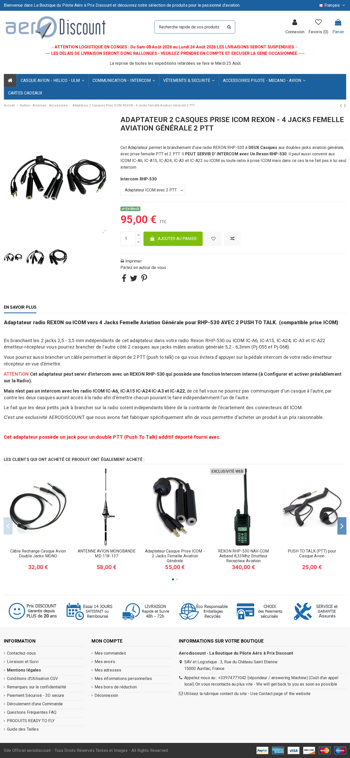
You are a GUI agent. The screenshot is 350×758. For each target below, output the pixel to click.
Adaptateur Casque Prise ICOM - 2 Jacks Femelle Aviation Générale (175, 556)
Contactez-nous (21, 653)
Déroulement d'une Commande (35, 703)
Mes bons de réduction (116, 687)
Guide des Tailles (23, 729)
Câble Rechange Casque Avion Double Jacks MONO (38, 553)
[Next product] (345, 105)
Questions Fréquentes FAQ (31, 712)
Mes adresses (108, 670)
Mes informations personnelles (123, 678)
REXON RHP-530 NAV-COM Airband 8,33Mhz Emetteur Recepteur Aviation (243, 556)
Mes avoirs (105, 661)
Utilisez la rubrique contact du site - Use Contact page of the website (247, 693)
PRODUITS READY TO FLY (31, 720)
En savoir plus (20, 307)
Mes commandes (110, 653)
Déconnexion (106, 695)
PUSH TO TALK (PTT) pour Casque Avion (312, 553)
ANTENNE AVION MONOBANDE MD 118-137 (107, 553)
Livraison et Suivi (22, 661)
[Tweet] (134, 279)
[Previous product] (342, 105)
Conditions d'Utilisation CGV (32, 678)
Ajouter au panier (177, 238)
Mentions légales (24, 670)
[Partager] (124, 279)
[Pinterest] (144, 279)
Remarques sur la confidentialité (36, 687)
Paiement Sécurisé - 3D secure (35, 695)
